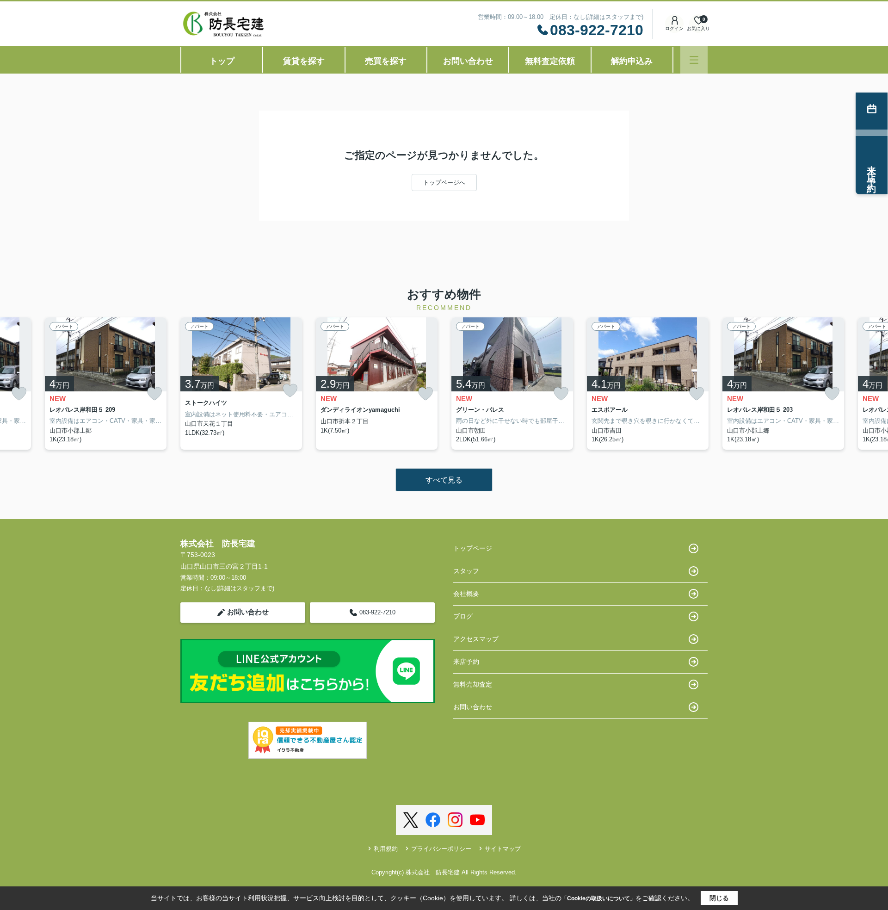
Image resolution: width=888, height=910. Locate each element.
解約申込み (632, 61)
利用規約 (386, 848)
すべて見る (444, 480)
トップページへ (444, 182)
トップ (222, 61)
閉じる (719, 898)
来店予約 (466, 661)
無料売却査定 (472, 684)
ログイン (674, 28)
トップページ (472, 548)
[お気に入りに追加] (19, 394)
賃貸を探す (304, 61)
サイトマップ (503, 848)
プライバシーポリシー (441, 848)
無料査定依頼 (550, 61)
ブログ (463, 616)
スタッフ (466, 571)
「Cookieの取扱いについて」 (598, 898)
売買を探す (386, 61)
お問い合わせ (468, 61)
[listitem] (241, 383)
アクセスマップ (476, 639)
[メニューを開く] (694, 60)
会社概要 (466, 593)
